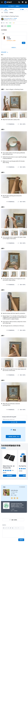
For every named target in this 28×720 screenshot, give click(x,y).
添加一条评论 (14, 416)
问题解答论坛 (11, 9)
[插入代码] (8, 528)
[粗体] (4, 528)
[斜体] (6, 528)
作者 (4, 487)
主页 (2, 12)
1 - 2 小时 (4, 26)
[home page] (8, 2)
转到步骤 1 (4, 52)
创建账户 (17, 6)
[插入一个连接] (10, 528)
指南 (6, 9)
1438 (3, 22)
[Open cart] (22, 2)
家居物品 (6, 12)
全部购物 (3, 448)
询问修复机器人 (11, 124)
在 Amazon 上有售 (11, 40)
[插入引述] (13, 528)
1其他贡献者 (22, 487)
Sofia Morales (7, 18)
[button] (19, 2)
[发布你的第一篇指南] (12, 498)
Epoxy (8, 37)
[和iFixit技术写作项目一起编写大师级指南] (17, 498)
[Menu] (2, 2)
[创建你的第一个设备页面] (15, 498)
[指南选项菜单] (26, 9)
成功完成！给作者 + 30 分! (14, 436)
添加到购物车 (9, 475)
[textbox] (13, 533)
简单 (10, 26)
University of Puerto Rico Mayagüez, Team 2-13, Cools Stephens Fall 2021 (17, 505)
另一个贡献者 (14, 18)
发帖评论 (21, 539)
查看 (23, 42)
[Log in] (26, 2)
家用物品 (11, 12)
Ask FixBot (13, 422)
